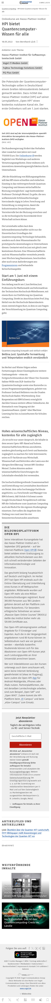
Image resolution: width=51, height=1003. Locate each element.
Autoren (25, 969)
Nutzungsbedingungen (20, 772)
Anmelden (44, 3)
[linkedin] (26, 1000)
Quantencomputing (9, 9)
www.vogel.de (25, 988)
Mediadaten (26, 964)
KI (22, 699)
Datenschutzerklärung (20, 778)
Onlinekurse (25, 155)
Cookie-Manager (16, 961)
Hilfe (26, 961)
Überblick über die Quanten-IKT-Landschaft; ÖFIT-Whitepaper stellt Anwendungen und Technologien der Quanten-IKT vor (25, 833)
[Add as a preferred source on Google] (26, 954)
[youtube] (36, 948)
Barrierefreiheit (9, 966)
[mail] (33, 1000)
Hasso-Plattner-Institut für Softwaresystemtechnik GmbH (24, 56)
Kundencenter (14, 964)
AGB (6, 961)
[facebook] (3, 1000)
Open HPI (29, 550)
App (35, 678)
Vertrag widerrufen (38, 961)
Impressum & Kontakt (26, 966)
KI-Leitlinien (42, 966)
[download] (40, 999)
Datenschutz (37, 964)
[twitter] (10, 1000)
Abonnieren (25, 744)
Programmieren (10, 265)
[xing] (18, 999)
